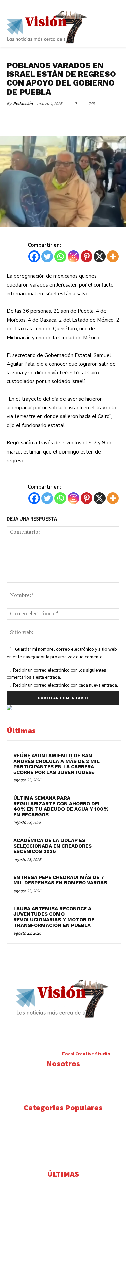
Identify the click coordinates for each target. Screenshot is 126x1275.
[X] (100, 256)
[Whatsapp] (60, 256)
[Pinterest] (65, 119)
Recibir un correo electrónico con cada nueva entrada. (65, 685)
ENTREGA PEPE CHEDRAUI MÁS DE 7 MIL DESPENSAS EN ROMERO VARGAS (60, 880)
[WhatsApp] (81, 119)
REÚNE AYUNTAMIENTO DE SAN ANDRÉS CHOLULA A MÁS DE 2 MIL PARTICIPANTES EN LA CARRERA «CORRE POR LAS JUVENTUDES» (56, 763)
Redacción (23, 103)
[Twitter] (50, 119)
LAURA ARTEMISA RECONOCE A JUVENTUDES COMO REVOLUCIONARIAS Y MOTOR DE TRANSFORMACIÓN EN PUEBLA (53, 917)
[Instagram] (73, 256)
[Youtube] (86, 1038)
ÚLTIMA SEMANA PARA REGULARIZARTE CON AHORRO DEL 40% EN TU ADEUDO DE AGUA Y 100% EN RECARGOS (61, 806)
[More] (97, 119)
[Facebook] (34, 119)
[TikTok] (63, 1038)
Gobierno (17, 57)
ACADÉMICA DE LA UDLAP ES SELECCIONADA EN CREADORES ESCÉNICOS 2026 (52, 845)
